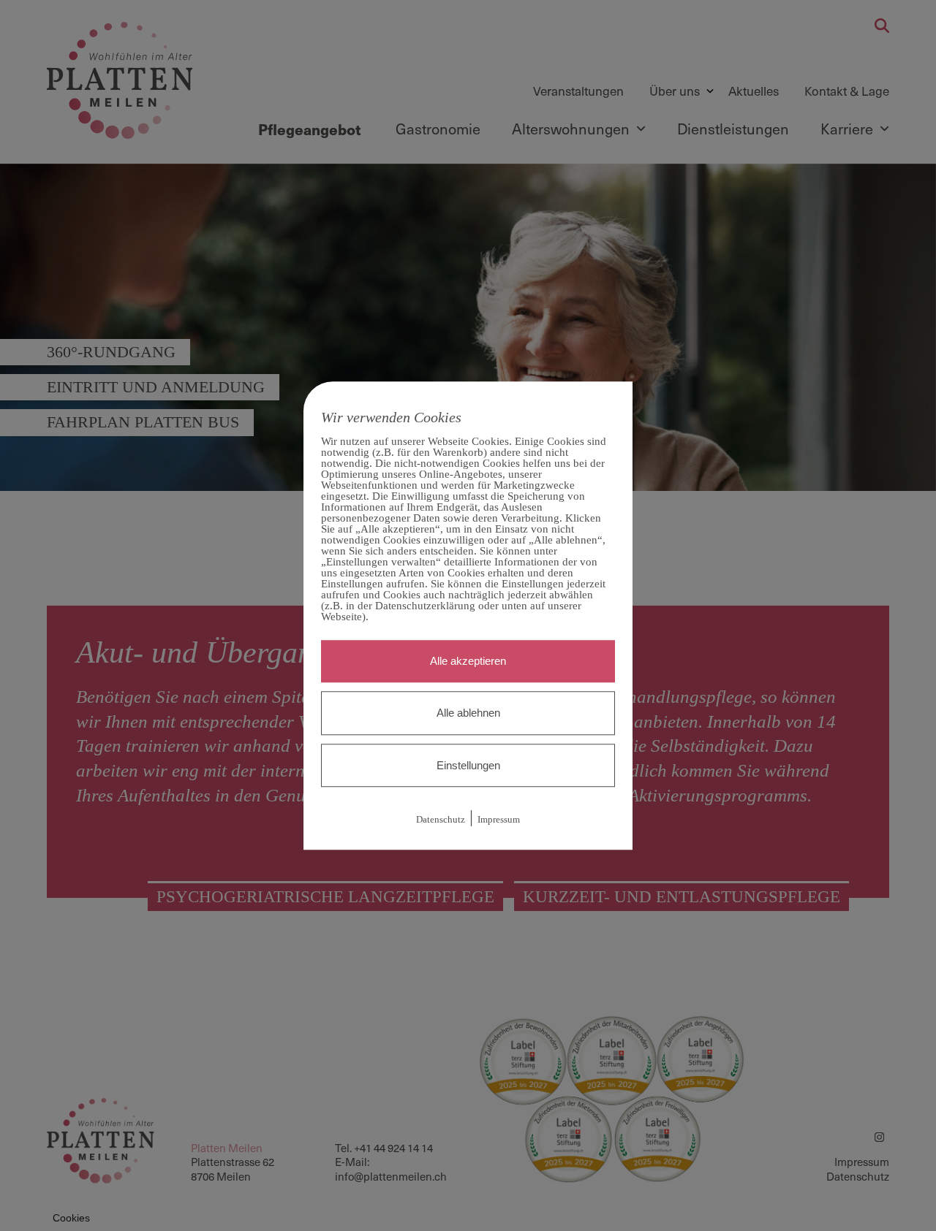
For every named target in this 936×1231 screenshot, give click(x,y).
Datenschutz (440, 820)
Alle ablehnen (468, 712)
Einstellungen (468, 765)
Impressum (499, 820)
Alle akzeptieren (468, 661)
